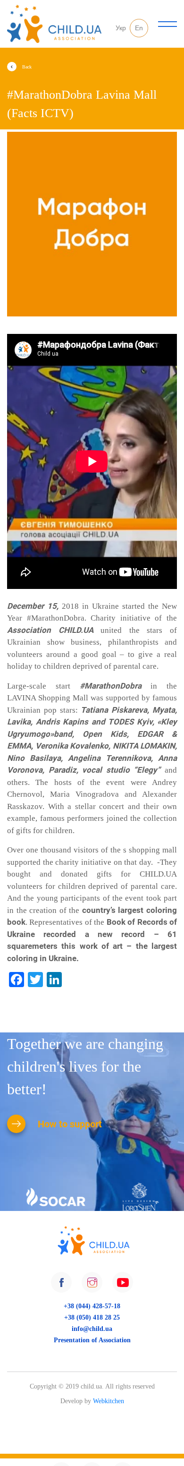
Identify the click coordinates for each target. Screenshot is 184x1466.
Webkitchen (108, 1401)
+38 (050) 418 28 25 (92, 1317)
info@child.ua (92, 1328)
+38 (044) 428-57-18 (92, 1306)
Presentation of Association (92, 1340)
